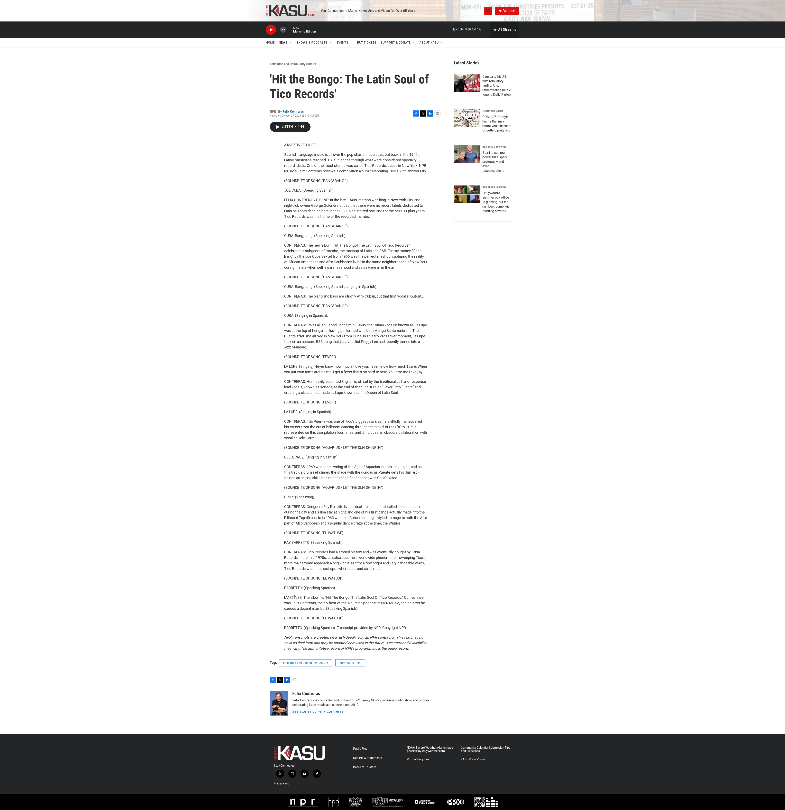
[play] (271, 29)
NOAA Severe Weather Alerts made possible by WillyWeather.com (430, 749)
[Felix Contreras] (279, 703)
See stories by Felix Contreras (317, 711)
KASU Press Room (473, 759)
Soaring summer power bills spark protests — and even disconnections (494, 162)
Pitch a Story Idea (418, 759)
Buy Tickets (367, 42)
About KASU (429, 42)
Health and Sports (492, 110)
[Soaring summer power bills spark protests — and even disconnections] (467, 154)
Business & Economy (494, 146)
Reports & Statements (367, 757)
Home (270, 42)
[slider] (289, 29)
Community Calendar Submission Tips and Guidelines (485, 749)
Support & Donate (396, 42)
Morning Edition (350, 662)
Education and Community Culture (293, 64)
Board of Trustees (365, 767)
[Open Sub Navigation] (290, 42)
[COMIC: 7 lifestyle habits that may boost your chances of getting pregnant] (467, 118)
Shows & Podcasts (312, 42)
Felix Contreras (293, 111)
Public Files (360, 748)
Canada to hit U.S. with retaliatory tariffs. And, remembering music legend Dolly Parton (496, 86)
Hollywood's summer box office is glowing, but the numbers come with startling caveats (496, 202)
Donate (508, 11)
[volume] (283, 29)
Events (342, 42)
